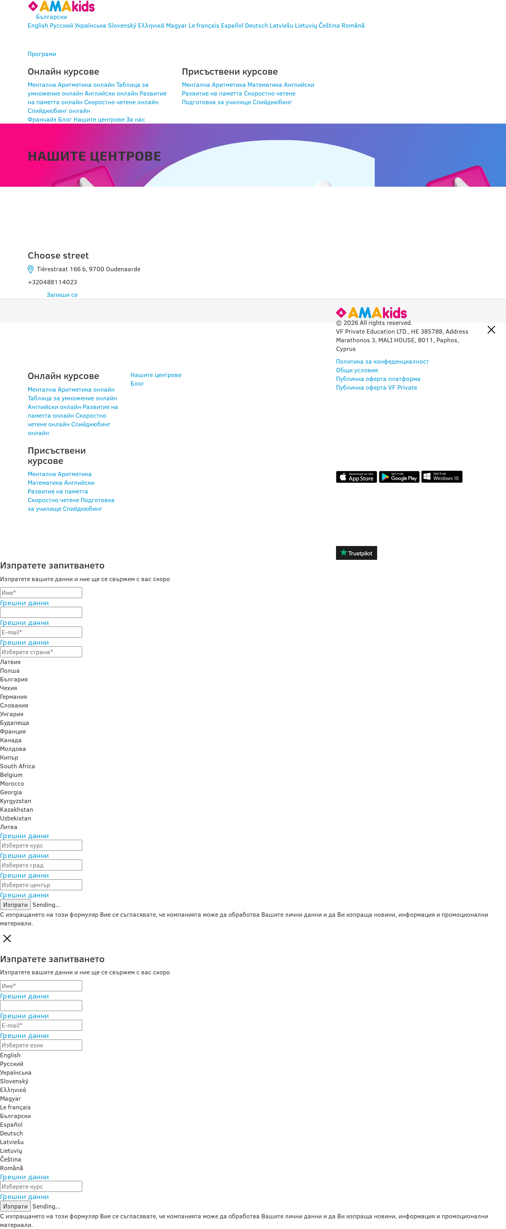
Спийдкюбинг (272, 102)
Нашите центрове (99, 119)
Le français (204, 25)
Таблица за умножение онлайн (72, 398)
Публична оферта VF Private (376, 387)
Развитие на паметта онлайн (73, 411)
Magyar (176, 25)
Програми (42, 53)
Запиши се (62, 294)
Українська (90, 25)
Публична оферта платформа (378, 378)
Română (353, 25)
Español (232, 25)
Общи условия (357, 370)
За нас (135, 119)
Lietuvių (306, 25)
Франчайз (42, 119)
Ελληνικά (151, 25)
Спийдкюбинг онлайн (59, 110)
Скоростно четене (269, 93)
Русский (61, 25)
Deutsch (256, 25)
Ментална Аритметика (214, 84)
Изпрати (15, 904)
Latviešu (281, 25)
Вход (52, 39)
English (38, 25)
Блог (65, 119)
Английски (299, 84)
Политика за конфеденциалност (382, 361)
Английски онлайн (111, 93)
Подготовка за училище (216, 102)
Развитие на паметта (212, 93)
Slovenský (122, 25)
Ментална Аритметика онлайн (71, 84)
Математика (264, 84)
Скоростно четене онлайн (121, 102)
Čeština (329, 25)
